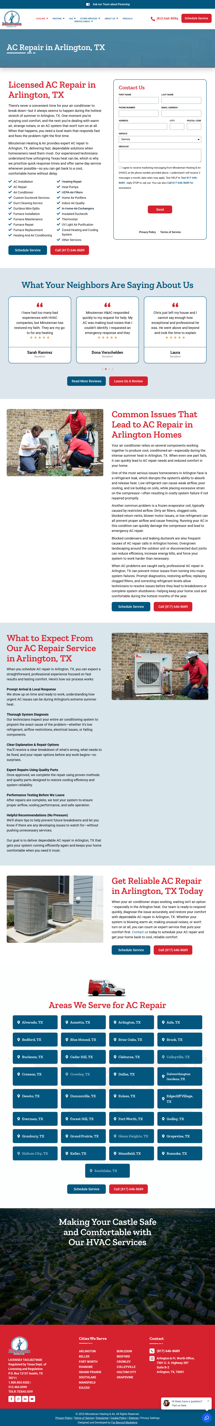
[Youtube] (32, 1399)
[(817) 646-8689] (153, 19)
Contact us (140, 932)
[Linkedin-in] (25, 1399)
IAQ (71, 18)
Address (123, 121)
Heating (57, 18)
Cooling (40, 18)
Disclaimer (102, 1418)
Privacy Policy (63, 1418)
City (172, 121)
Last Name (167, 95)
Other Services (88, 18)
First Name (125, 95)
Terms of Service (84, 1418)
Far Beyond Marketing (124, 1422)
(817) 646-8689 (167, 18)
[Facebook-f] (11, 1399)
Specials (128, 18)
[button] (196, 18)
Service (123, 133)
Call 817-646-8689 (178, 182)
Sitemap (133, 1418)
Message (124, 146)
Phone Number (127, 107)
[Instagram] (18, 1399)
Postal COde (194, 121)
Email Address (169, 107)
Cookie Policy (118, 1418)
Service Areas (82, 21)
